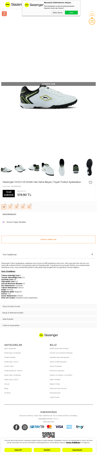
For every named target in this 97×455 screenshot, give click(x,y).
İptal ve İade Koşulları (58, 362)
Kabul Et (18, 450)
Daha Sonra (57, 13)
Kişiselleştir (77, 450)
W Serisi (7, 393)
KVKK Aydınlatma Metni (59, 348)
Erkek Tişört (9, 366)
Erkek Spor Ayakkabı (12, 353)
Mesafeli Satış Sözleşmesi (59, 357)
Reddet (47, 450)
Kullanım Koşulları (57, 371)
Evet (71, 13)
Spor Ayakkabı (10, 348)
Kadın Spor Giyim (11, 379)
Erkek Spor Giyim (11, 362)
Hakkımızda (54, 397)
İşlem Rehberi (55, 379)
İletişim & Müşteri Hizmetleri (61, 375)
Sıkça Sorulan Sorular (58, 388)
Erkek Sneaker (10, 357)
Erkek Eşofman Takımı (13, 371)
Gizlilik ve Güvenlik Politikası (61, 353)
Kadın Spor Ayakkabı (12, 375)
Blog (6, 388)
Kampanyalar (55, 393)
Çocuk (6, 384)
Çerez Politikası (56, 366)
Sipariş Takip (55, 384)
